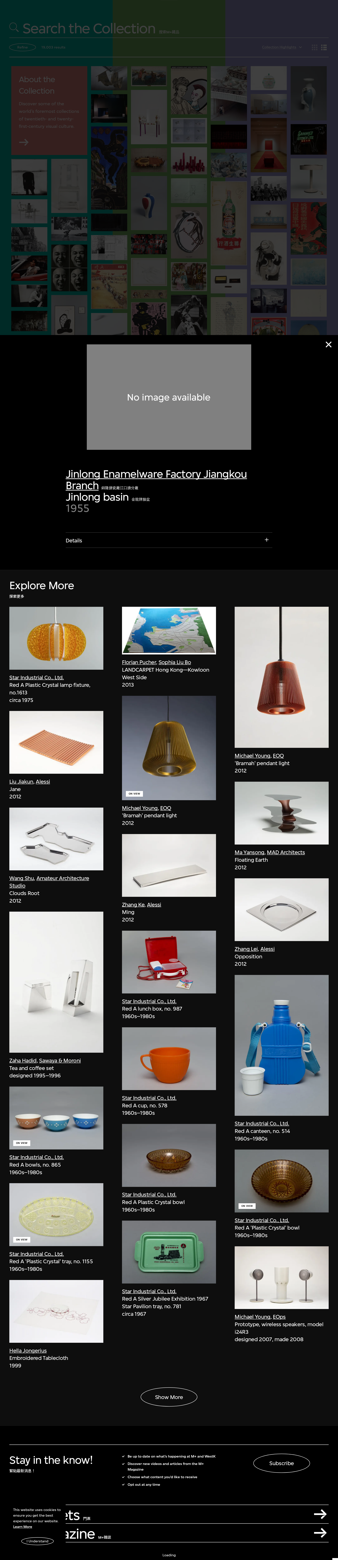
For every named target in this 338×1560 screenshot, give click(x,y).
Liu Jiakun (21, 781)
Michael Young (140, 808)
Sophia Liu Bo (175, 662)
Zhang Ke (133, 904)
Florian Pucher (139, 662)
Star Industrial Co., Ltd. (36, 677)
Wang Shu (21, 878)
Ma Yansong (249, 852)
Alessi (43, 781)
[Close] (328, 344)
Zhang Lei (246, 949)
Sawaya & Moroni (60, 1060)
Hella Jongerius (28, 1350)
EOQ (165, 808)
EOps (279, 1316)
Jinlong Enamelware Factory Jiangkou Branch (156, 479)
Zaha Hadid (22, 1060)
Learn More (22, 1527)
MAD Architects (286, 852)
